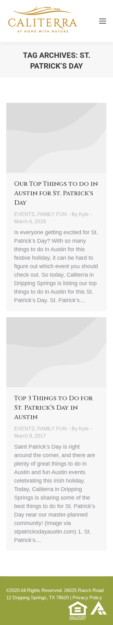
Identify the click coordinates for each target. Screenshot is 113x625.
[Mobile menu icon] (103, 21)
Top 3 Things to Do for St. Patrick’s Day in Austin (53, 407)
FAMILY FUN (52, 214)
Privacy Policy (87, 597)
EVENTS (24, 214)
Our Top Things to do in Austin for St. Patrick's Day (56, 193)
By (80, 214)
